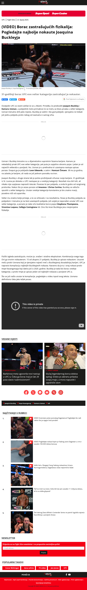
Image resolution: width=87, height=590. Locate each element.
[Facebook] (67, 574)
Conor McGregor (12, 568)
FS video (42, 568)
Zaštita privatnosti (50, 580)
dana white (29, 568)
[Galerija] (43, 65)
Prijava (43, 553)
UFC (65, 568)
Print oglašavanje (77, 580)
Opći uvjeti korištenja (20, 580)
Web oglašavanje (64, 580)
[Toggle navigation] (2, 2)
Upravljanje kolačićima (43, 583)
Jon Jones (54, 568)
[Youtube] (70, 574)
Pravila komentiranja (36, 580)
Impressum (8, 580)
